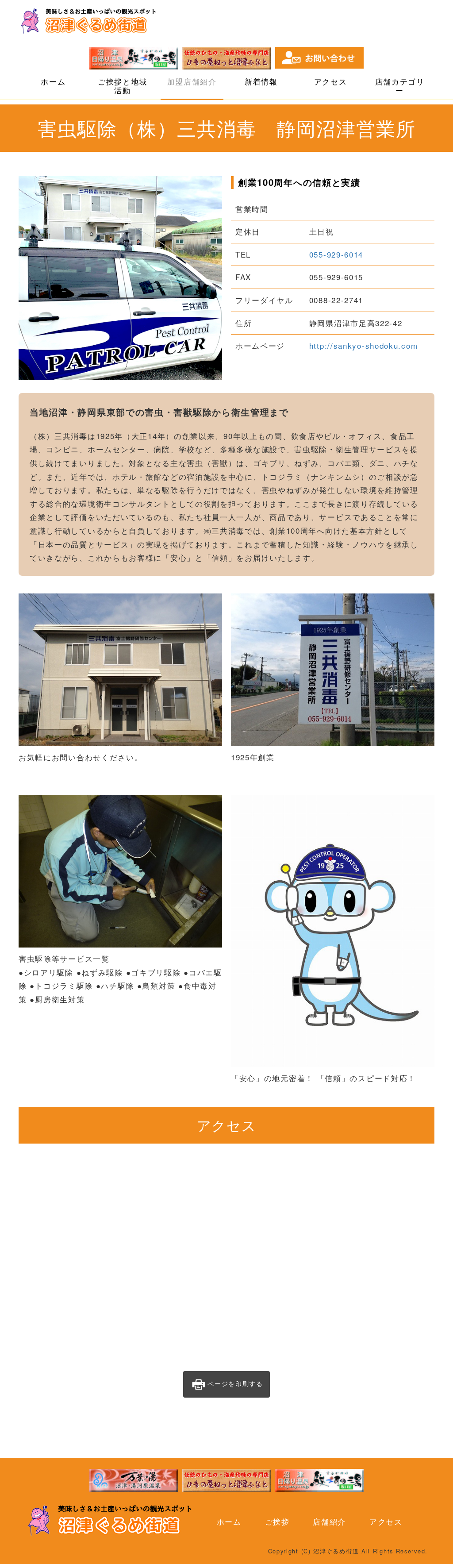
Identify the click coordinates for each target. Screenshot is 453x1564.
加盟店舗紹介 (192, 81)
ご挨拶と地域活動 (122, 86)
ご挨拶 (277, 1521)
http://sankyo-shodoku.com (363, 345)
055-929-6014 (336, 254)
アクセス (330, 81)
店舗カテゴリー (400, 86)
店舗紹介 (329, 1521)
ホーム (53, 81)
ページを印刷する (235, 1383)
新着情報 (261, 81)
